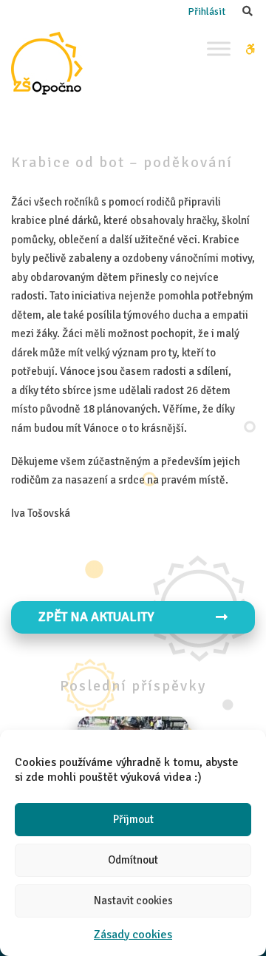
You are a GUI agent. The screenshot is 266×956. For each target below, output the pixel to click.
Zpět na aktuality (96, 616)
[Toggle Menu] (219, 48)
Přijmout (133, 819)
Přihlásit (206, 11)
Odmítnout (133, 860)
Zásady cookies (133, 934)
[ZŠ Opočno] (47, 63)
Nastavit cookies (133, 900)
